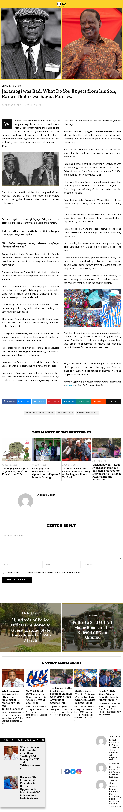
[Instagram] (79, 771)
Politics (16, 86)
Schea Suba (114, 763)
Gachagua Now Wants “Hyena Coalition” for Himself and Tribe (15, 471)
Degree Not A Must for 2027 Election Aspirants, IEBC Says (115, 772)
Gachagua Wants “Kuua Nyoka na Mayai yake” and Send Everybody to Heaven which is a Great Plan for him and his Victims (106, 472)
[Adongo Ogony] (101, 785)
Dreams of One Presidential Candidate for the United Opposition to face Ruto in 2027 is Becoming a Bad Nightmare (30, 787)
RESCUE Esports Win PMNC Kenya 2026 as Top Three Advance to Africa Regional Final (85, 697)
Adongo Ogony (46, 495)
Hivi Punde (114, 736)
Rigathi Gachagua (87, 412)
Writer (69, 385)
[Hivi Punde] (101, 741)
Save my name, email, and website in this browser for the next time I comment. (43, 572)
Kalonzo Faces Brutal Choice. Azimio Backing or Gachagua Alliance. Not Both (76, 473)
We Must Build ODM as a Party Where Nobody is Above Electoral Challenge (36, 697)
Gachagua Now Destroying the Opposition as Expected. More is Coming (46, 473)
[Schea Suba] (101, 768)
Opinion (6, 86)
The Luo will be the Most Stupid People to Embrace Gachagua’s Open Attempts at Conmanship (61, 695)
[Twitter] (73, 771)
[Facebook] (67, 771)
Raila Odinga (65, 412)
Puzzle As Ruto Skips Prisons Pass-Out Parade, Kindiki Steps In (109, 695)
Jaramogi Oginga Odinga (39, 412)
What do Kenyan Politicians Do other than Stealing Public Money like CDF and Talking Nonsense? (30, 758)
